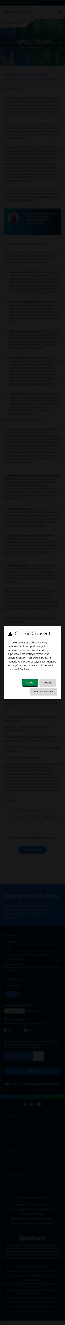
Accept (30, 683)
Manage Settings (43, 691)
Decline (47, 683)
